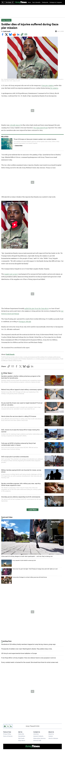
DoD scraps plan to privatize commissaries (15, 457)
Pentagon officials (25, 321)
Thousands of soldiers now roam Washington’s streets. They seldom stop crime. (26, 649)
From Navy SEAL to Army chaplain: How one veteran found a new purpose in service (28, 658)
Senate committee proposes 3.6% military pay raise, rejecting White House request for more (21, 484)
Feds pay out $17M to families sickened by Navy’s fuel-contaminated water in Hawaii (18, 444)
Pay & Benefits (36, 2)
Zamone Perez (18, 145)
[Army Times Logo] (21, 2)
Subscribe (21, 734)
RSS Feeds (21, 738)
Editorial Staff (37, 740)
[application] (32, 537)
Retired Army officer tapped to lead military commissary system (21, 389)
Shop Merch (21, 740)
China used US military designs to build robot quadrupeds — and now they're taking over (27, 556)
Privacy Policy (7, 734)
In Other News (6, 373)
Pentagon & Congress (56, 2)
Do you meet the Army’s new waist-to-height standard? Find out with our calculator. (21, 404)
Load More (32, 509)
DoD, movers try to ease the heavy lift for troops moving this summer (20, 431)
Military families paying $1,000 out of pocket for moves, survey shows (21, 471)
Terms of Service (7, 736)
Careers (50, 736)
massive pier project (11, 274)
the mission (54, 88)
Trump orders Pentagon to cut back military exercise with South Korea (29, 577)
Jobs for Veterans (53, 738)
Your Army (6, 20)
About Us (51, 734)
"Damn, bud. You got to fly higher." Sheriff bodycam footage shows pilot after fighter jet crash (35, 569)
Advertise (36, 734)
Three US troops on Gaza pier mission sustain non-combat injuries (35, 139)
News (29, 2)
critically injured (15, 125)
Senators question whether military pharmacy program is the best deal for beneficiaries (20, 377)
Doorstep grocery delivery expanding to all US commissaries (20, 497)
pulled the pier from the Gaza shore (37, 308)
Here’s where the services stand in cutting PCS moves (18, 416)
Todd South (6, 31)
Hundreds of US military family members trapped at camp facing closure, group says (28, 644)
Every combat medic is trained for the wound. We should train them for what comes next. (29, 662)
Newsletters (21, 736)
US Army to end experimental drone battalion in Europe (19, 653)
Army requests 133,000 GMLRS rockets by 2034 (24, 560)
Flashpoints (45, 2)
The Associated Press (40, 128)
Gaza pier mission (48, 85)
